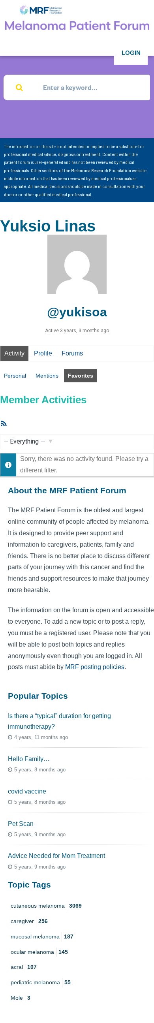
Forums (72, 353)
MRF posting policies (94, 667)
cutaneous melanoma (46, 906)
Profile (43, 353)
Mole (20, 998)
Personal (15, 375)
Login (131, 52)
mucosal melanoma (42, 936)
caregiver (29, 921)
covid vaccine (27, 791)
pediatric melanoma (41, 982)
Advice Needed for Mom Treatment (56, 855)
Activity (14, 353)
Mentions (47, 375)
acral (24, 967)
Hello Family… (29, 759)
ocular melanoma (39, 952)
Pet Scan (21, 823)
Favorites (80, 375)
